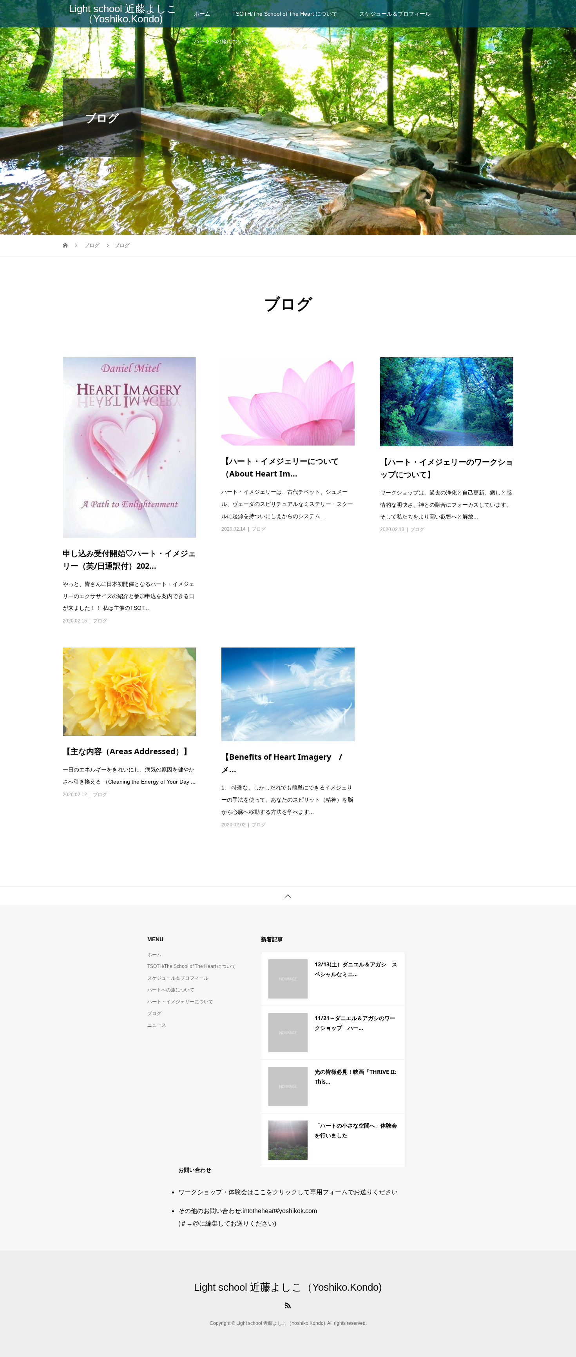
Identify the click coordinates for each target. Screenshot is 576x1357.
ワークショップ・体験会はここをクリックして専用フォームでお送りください (288, 1192)
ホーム (202, 14)
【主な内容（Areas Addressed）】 (127, 751)
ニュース (419, 41)
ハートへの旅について (221, 41)
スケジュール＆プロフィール (395, 14)
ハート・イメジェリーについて (309, 41)
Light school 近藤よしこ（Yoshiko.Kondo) (123, 14)
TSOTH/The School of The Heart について (284, 14)
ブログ (378, 41)
